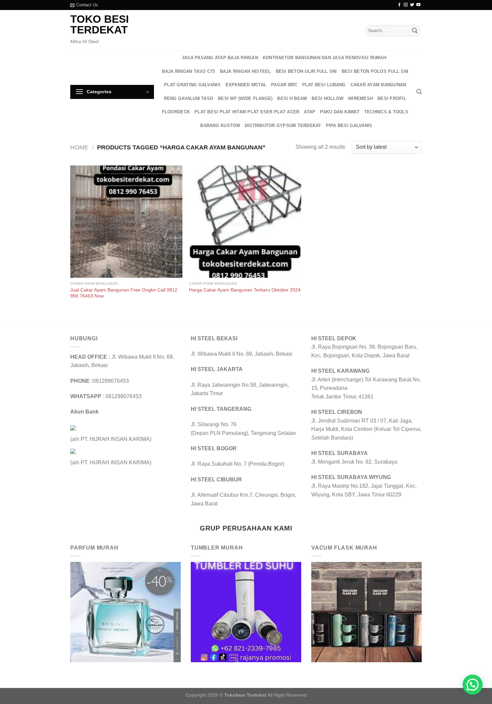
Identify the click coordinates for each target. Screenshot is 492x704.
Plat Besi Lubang (324, 84)
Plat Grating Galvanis (192, 84)
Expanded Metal (246, 84)
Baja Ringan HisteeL (245, 71)
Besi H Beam (292, 98)
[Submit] (414, 30)
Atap (309, 111)
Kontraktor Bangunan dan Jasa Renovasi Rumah (324, 57)
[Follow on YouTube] (418, 5)
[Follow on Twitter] (412, 5)
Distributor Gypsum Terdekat (283, 125)
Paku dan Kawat (339, 111)
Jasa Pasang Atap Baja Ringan (220, 57)
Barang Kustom (220, 125)
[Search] (419, 91)
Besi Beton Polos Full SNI (375, 71)
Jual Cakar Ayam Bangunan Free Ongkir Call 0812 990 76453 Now (123, 293)
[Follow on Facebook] (399, 5)
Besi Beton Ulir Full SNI (306, 71)
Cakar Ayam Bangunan (378, 84)
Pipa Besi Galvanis (349, 125)
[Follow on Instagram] (406, 5)
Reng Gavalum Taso (188, 98)
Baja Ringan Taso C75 (188, 71)
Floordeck (176, 111)
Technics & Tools (386, 111)
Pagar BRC (284, 84)
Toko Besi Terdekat (99, 24)
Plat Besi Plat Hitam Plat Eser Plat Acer (246, 111)
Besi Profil (392, 98)
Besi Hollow (327, 98)
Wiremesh (360, 98)
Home (79, 147)
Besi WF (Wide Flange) (245, 98)
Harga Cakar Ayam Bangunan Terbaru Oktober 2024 (245, 289)
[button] (473, 685)
